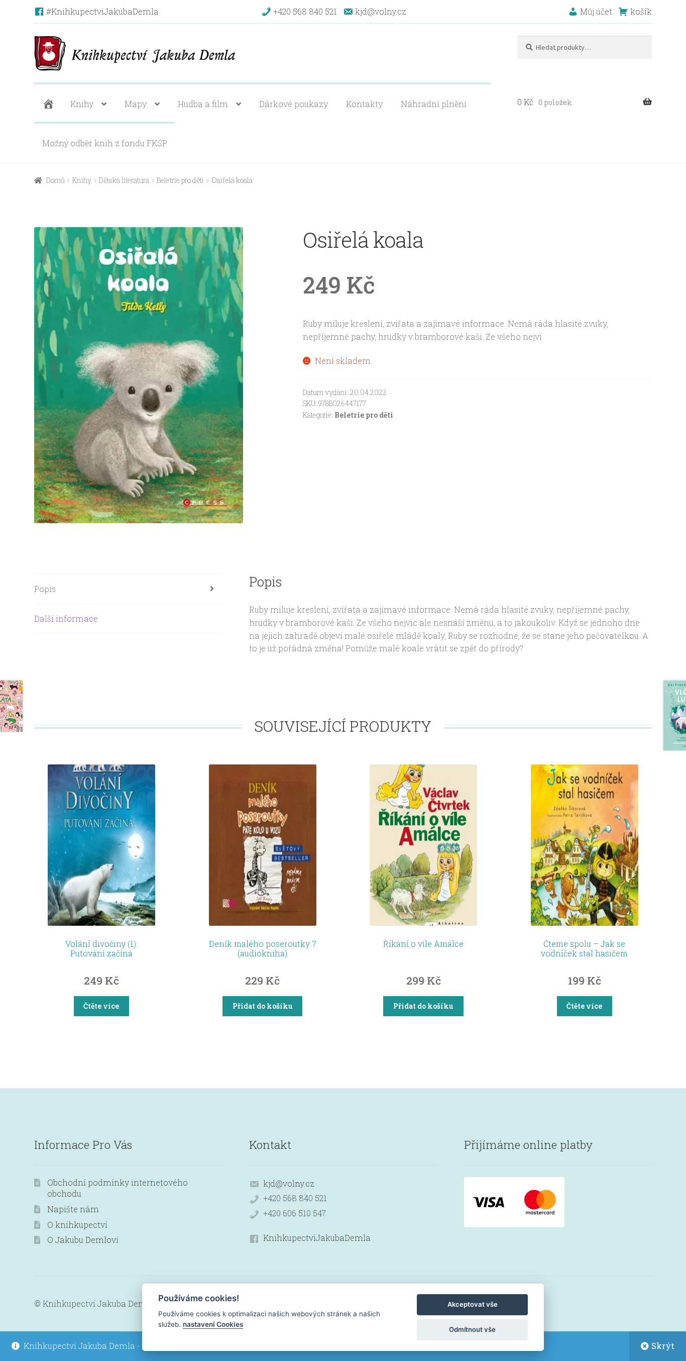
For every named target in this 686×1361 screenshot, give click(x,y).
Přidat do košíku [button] (263, 1006)
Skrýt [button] (662, 1345)
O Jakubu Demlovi (83, 1239)
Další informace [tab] (66, 618)
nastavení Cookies (213, 1324)
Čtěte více (101, 1006)
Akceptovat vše (472, 1304)
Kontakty (364, 104)
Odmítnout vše (472, 1329)
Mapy (136, 104)
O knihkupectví (77, 1224)
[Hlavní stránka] (47, 104)
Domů (55, 180)
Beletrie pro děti (180, 180)
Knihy (81, 104)
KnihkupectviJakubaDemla (317, 1237)
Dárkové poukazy (293, 104)
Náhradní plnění (434, 104)
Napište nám (73, 1209)
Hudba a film (203, 104)
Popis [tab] (45, 589)
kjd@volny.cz (288, 1183)
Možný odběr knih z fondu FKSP (104, 143)
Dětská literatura (124, 180)
